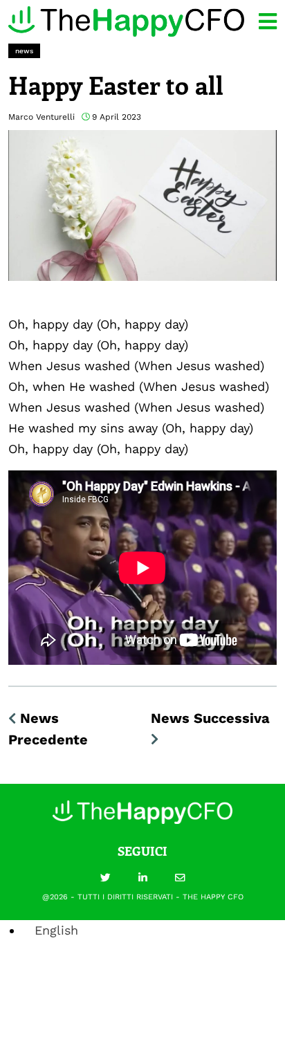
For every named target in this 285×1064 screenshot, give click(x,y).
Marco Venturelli (41, 117)
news (24, 51)
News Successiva (210, 718)
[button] (105, 878)
